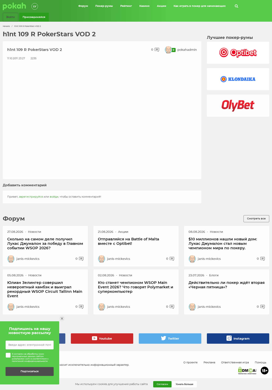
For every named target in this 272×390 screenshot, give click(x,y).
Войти (10, 17)
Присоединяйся (34, 17)
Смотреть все (256, 218)
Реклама (209, 362)
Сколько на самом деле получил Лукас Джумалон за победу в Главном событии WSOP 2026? (45, 243)
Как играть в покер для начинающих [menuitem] (200, 6)
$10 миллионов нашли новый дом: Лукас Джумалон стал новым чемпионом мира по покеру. (223, 243)
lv (34, 6)
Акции (123, 231)
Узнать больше (184, 384)
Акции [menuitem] (161, 6)
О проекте (190, 362)
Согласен (162, 384)
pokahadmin (187, 49)
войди (54, 197)
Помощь (260, 362)
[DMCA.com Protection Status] (247, 370)
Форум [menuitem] (83, 6)
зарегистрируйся (31, 197)
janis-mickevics (27, 258)
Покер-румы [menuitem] (104, 6)
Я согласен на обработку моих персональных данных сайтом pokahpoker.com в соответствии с (30, 357)
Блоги (214, 275)
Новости (34, 231)
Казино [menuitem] (144, 6)
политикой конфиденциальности (30, 361)
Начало (6, 26)
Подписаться (30, 371)
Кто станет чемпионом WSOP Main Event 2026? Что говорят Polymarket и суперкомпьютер (135, 287)
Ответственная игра (235, 362)
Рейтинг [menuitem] (126, 6)
